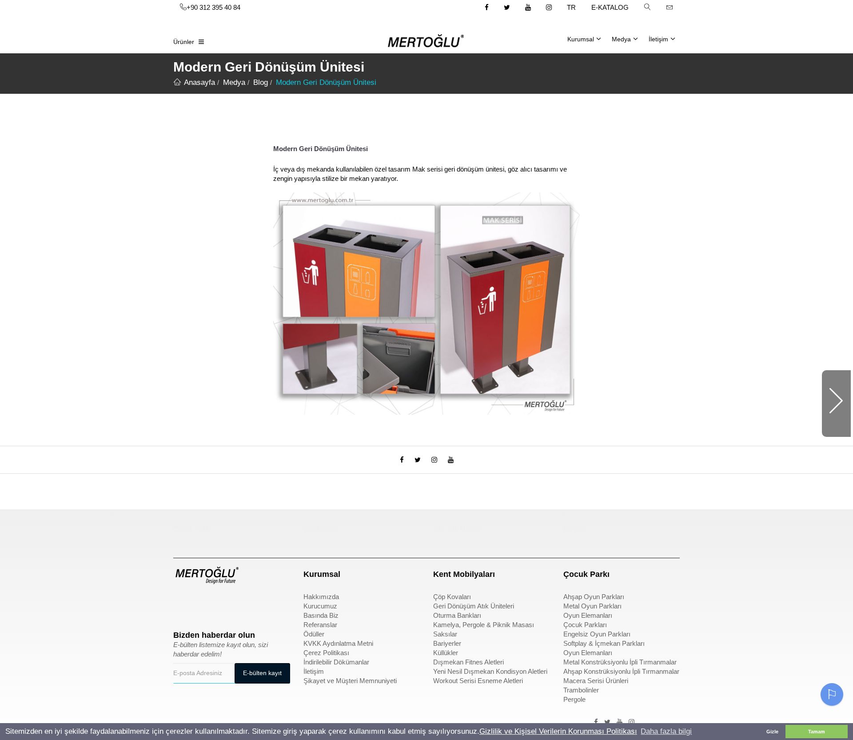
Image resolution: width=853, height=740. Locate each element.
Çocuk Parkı (192, 528)
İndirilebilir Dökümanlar (336, 662)
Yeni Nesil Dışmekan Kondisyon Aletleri (490, 671)
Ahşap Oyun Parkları (593, 596)
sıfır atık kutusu (457, 528)
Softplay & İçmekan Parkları (604, 643)
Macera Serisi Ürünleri (595, 680)
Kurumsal (580, 39)
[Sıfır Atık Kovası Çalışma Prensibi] (836, 403)
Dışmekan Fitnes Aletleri (468, 662)
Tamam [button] (816, 731)
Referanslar (320, 624)
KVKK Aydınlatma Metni (338, 643)
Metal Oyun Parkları (592, 606)
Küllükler (445, 652)
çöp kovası (320, 528)
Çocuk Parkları (585, 624)
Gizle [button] (772, 731)
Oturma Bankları (457, 615)
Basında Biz (321, 615)
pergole (575, 528)
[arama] (647, 7)
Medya (621, 39)
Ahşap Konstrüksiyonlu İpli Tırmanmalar (621, 671)
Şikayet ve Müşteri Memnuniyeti (350, 680)
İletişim (658, 39)
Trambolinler (581, 690)
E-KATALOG (610, 7)
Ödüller (313, 634)
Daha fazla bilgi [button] (666, 731)
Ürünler (183, 41)
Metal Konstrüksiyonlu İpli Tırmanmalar (620, 662)
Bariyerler (447, 643)
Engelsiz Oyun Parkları (596, 634)
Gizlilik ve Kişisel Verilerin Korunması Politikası (558, 731)
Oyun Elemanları (587, 615)
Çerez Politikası (326, 652)
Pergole (574, 699)
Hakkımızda (321, 596)
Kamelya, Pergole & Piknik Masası (483, 624)
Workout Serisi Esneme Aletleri (478, 680)
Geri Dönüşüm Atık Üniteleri (473, 606)
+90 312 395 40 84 (213, 7)
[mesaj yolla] (669, 7)
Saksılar (445, 634)
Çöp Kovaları (452, 596)
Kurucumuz (320, 606)
